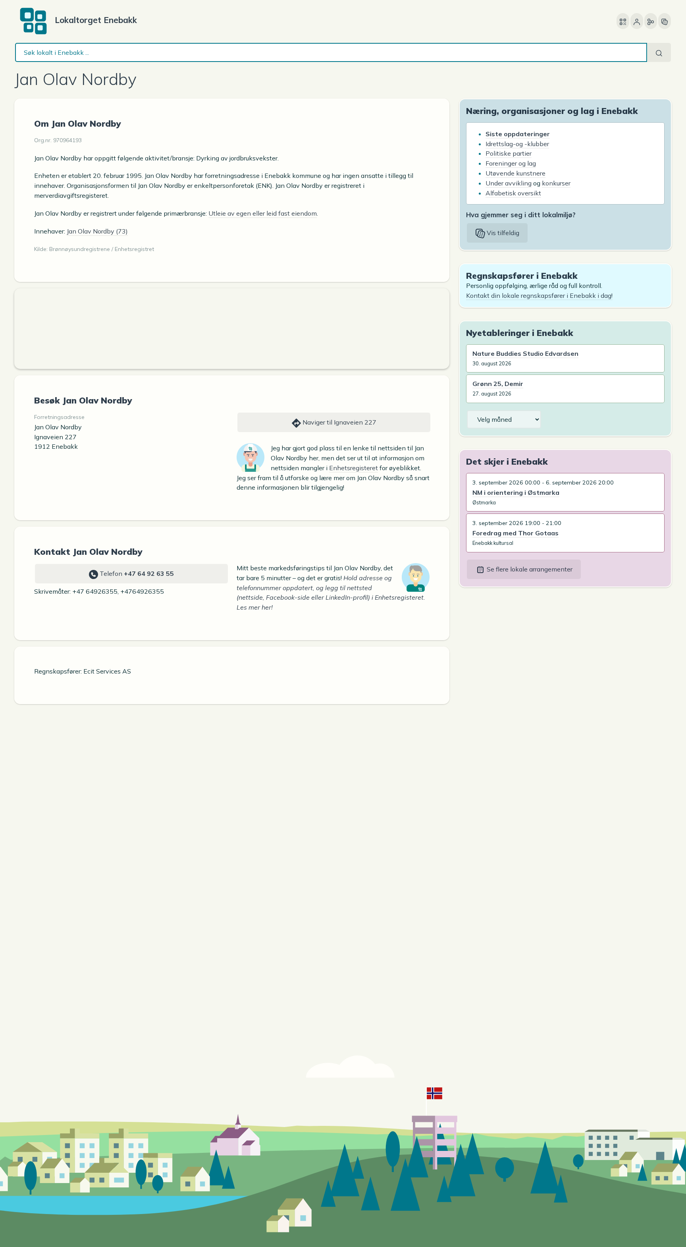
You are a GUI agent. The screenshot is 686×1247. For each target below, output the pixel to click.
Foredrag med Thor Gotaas (515, 533)
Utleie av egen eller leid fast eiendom (262, 213)
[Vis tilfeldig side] (664, 21)
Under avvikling (509, 183)
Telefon (136, 573)
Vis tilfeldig (502, 233)
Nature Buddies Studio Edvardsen (525, 353)
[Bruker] (636, 21)
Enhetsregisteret (353, 468)
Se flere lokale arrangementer (528, 569)
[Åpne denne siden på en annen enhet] (623, 21)
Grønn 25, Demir (497, 384)
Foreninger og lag (511, 163)
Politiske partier (509, 153)
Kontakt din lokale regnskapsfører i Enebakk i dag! (539, 295)
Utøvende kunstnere (515, 173)
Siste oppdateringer (518, 134)
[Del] (650, 21)
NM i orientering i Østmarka (515, 492)
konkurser (556, 183)
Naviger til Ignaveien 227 (338, 422)
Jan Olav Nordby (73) (97, 231)
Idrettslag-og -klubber (517, 144)
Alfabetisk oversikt (513, 193)
